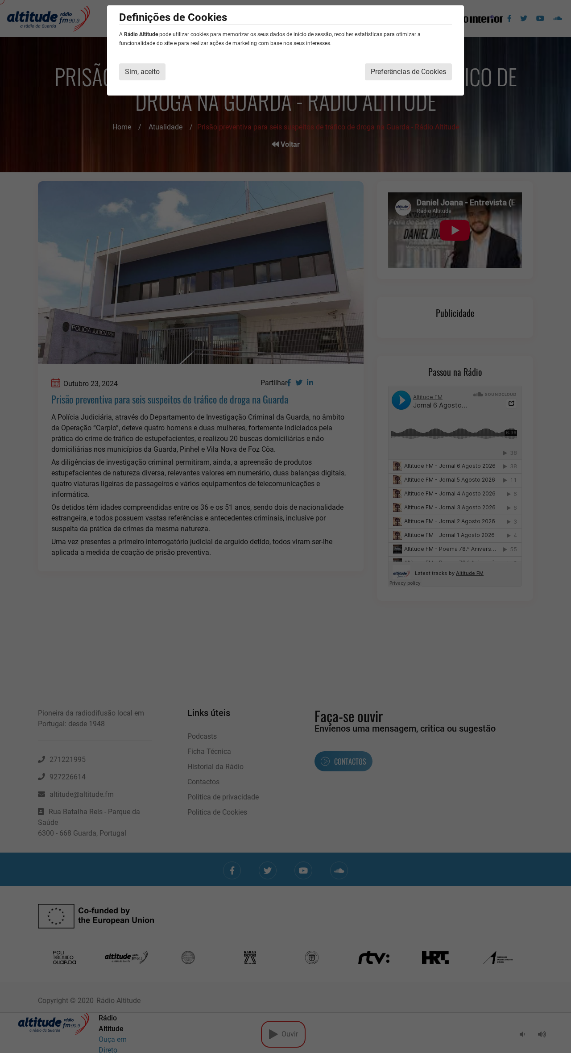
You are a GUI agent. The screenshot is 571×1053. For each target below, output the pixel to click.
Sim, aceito (142, 71)
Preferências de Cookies (408, 71)
